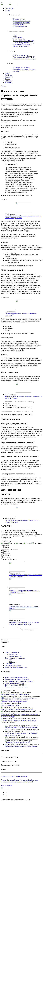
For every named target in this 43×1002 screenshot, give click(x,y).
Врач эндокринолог (20, 26)
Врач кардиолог (19, 19)
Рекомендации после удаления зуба (17, 742)
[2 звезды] (12, 543)
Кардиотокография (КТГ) (22, 44)
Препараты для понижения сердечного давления (18, 720)
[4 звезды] (27, 543)
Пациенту (8, 77)
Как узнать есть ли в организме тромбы (15, 694)
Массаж (16, 71)
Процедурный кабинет (21, 67)
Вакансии (8, 81)
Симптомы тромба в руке (10, 705)
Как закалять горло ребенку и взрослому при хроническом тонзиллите (21, 734)
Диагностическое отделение (15, 658)
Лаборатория (9, 664)
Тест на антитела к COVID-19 (24, 57)
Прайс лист (9, 75)
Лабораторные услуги (21, 55)
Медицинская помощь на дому (24, 69)
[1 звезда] (4, 543)
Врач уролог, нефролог (21, 23)
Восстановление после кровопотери (14, 702)
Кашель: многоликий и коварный (17, 679)
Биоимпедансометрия (21, 46)
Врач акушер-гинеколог (21, 21)
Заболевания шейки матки (14, 683)
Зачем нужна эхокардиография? (16, 677)
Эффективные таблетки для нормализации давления (19, 698)
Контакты (8, 82)
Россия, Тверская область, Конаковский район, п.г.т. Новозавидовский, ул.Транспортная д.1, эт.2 (19, 781)
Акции (7, 79)
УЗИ (15, 35)
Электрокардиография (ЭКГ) (23, 43)
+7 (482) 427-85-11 (21, 776)
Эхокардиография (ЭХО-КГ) (23, 41)
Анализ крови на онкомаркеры (24, 59)
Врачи (7, 73)
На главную (9, 8)
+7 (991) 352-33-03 (7, 776)
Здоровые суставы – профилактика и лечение (21, 728)
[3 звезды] (20, 543)
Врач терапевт (18, 24)
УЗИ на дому (18, 37)
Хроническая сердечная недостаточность (19, 681)
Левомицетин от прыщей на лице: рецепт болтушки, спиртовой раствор (24, 623)
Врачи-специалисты (12, 652)
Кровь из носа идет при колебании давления (17, 709)
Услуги (7, 10)
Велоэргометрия (19, 39)
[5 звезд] (34, 543)
